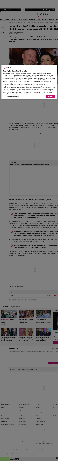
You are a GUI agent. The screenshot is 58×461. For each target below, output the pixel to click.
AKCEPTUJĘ (50, 96)
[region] (29, 82)
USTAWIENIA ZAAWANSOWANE (12, 96)
